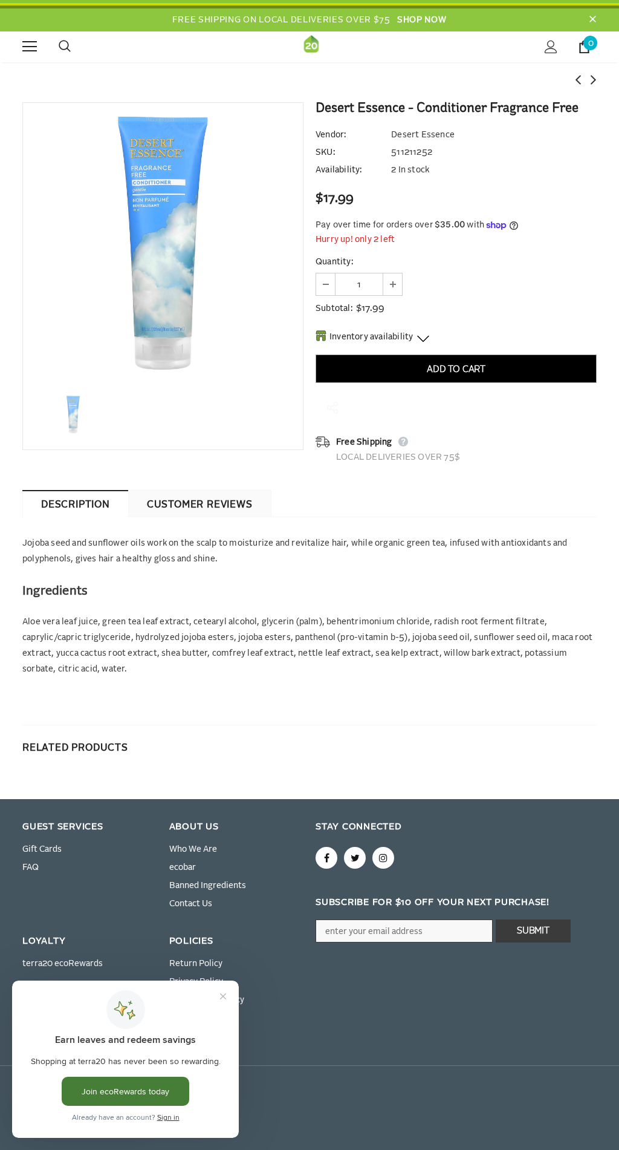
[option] (163, 243)
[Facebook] (326, 858)
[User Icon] (551, 47)
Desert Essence (423, 135)
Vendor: (331, 135)
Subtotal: (334, 308)
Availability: (339, 170)
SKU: (325, 152)
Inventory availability (371, 337)
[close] (592, 20)
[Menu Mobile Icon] (29, 46)
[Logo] (311, 46)
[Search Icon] (77, 47)
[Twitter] (355, 858)
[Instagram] (383, 858)
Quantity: (334, 262)
